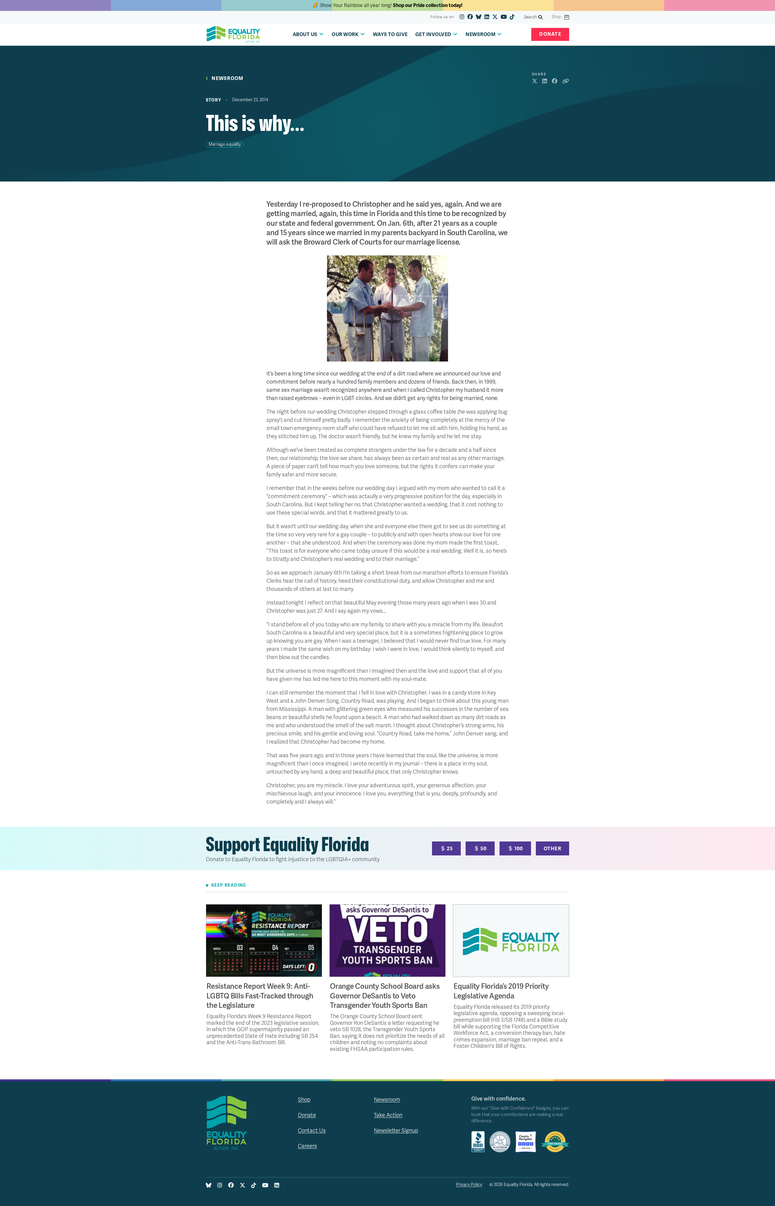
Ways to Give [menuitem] (390, 35)
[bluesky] (478, 17)
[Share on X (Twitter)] (534, 81)
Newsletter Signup (396, 1130)
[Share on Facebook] (554, 81)
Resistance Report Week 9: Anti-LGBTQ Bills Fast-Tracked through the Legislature (259, 996)
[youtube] (504, 17)
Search (530, 17)
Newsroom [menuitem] (481, 35)
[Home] (234, 34)
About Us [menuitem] (305, 35)
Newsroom (227, 79)
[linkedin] (486, 17)
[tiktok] (512, 17)
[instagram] (462, 17)
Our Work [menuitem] (345, 35)
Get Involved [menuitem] (433, 35)
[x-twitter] (495, 17)
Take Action (388, 1115)
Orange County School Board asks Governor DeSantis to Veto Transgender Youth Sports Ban (385, 996)
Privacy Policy (469, 1184)
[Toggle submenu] (321, 34)
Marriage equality (225, 144)
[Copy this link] (565, 81)
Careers (307, 1146)
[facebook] (470, 17)
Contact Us (312, 1130)
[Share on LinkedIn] (544, 81)
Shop (556, 17)
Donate (550, 34)
